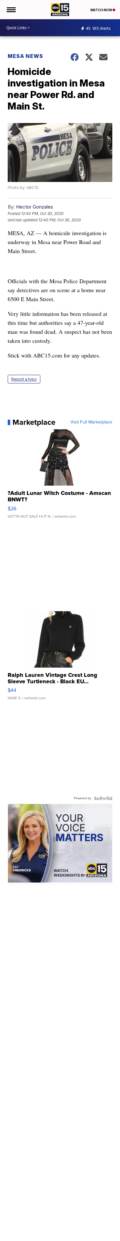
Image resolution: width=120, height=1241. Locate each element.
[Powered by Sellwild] (103, 798)
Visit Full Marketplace (91, 422)
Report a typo (24, 379)
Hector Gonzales (34, 207)
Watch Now (101, 10)
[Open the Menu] (11, 10)
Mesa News (25, 56)
